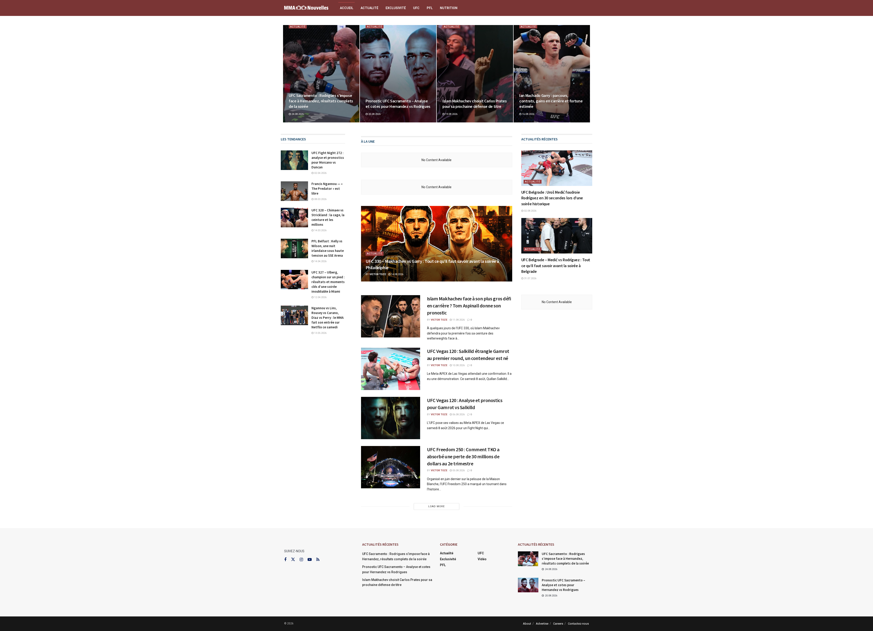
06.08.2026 (458, 414)
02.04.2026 (320, 173)
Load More (436, 506)
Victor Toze (377, 274)
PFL (430, 8)
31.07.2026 (529, 278)
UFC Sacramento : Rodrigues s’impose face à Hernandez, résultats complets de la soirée (321, 101)
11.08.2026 (458, 319)
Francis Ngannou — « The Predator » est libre (327, 188)
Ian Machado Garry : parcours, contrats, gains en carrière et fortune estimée (550, 101)
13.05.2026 (320, 333)
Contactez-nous (578, 623)
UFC (416, 8)
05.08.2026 (458, 470)
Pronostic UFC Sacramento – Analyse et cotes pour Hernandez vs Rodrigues (398, 103)
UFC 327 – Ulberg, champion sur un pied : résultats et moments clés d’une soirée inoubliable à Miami (328, 282)
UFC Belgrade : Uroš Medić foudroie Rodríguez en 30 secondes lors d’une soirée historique (552, 198)
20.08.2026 (374, 114)
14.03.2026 (320, 230)
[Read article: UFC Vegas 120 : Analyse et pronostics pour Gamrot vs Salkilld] (390, 418)
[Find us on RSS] (317, 559)
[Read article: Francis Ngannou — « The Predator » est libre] (294, 191)
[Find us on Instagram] (301, 559)
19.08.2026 (450, 114)
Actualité (369, 8)
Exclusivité (396, 8)
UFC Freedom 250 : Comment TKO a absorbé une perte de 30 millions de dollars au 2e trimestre (463, 456)
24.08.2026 (297, 114)
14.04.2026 (320, 261)
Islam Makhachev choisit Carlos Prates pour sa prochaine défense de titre (474, 103)
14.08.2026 (396, 274)
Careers (558, 623)
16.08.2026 (527, 114)
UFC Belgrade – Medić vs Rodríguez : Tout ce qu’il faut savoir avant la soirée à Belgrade (555, 265)
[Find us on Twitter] (293, 559)
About (527, 623)
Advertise (542, 623)
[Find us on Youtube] (310, 559)
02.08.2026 (529, 210)
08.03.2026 (320, 199)
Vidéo (482, 559)
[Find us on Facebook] (285, 559)
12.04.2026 (320, 297)
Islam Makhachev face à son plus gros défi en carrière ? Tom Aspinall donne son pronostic (469, 305)
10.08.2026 (458, 365)
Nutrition (448, 8)
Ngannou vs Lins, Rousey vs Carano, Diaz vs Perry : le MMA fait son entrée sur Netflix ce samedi (327, 317)
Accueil (346, 8)
